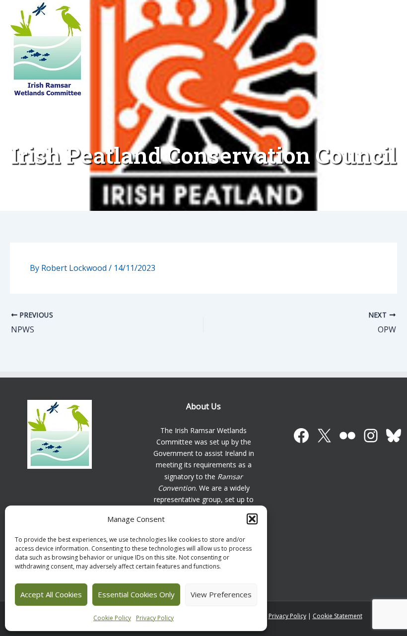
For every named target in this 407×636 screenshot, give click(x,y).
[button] (252, 519)
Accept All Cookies (51, 594)
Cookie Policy (112, 618)
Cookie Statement (337, 616)
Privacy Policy (155, 618)
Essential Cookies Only (136, 594)
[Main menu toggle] (381, 54)
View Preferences (221, 594)
